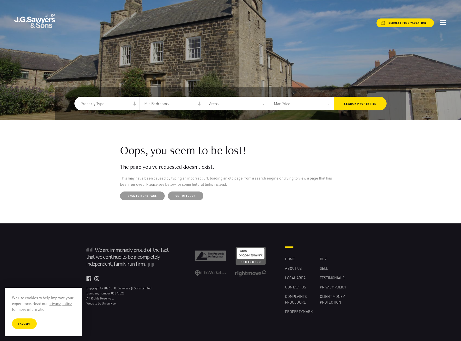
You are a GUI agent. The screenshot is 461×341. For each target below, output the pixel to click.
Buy (323, 259)
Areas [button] (213, 103)
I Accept (24, 323)
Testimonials (332, 277)
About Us (293, 268)
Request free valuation (404, 22)
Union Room (110, 303)
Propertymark (299, 311)
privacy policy (60, 303)
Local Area (295, 277)
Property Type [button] (92, 103)
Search (360, 103)
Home (290, 259)
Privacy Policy (333, 287)
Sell (324, 268)
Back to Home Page (142, 195)
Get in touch (186, 195)
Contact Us (295, 287)
